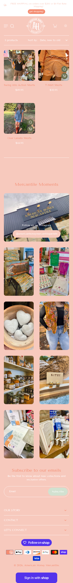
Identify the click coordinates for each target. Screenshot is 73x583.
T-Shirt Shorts (53, 85)
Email (12, 491)
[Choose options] (30, 76)
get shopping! (36, 11)
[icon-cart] (54, 26)
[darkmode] (65, 25)
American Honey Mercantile (41, 565)
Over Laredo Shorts (19, 138)
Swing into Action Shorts (19, 85)
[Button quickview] (30, 69)
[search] (12, 26)
